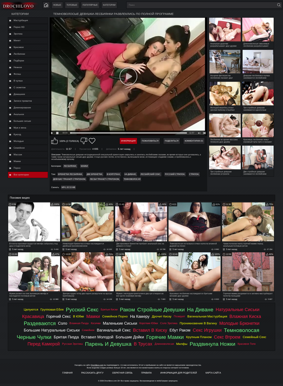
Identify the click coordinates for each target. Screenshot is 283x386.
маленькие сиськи (120, 323)
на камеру (140, 316)
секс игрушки (207, 330)
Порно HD (19, 27)
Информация (128, 141)
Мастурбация (21, 20)
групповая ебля (52, 309)
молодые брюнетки (239, 323)
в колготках (113, 174)
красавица (33, 316)
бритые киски (109, 309)
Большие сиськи (22, 121)
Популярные (90, 5)
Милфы (181, 344)
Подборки (19, 60)
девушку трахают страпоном (69, 179)
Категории (109, 5)
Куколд (17, 134)
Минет (17, 40)
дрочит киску (161, 316)
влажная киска (245, 316)
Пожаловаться (150, 141)
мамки (93, 316)
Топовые (71, 5)
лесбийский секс (150, 174)
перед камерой (44, 343)
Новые (57, 5)
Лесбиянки (19, 54)
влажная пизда (79, 323)
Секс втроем (227, 337)
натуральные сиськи (237, 309)
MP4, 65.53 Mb (68, 187)
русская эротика (72, 343)
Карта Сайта (213, 372)
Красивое (19, 47)
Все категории (21, 174)
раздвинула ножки (212, 344)
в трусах (143, 343)
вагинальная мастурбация (207, 316)
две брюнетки (94, 174)
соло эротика (168, 323)
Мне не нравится (84, 141)
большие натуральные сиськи (52, 330)
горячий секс (58, 316)
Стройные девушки (161, 309)
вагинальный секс (114, 330)
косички (96, 323)
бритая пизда (66, 337)
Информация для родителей (178, 372)
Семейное (19, 147)
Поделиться (172, 141)
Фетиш (17, 74)
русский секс (82, 309)
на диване (130, 174)
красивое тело (247, 343)
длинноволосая (164, 343)
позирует (179, 316)
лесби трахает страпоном (104, 179)
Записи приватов (23, 100)
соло (62, 323)
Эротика (18, 33)
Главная (67, 372)
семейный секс (254, 337)
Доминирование (22, 107)
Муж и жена (20, 127)
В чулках (18, 80)
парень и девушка (108, 344)
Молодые (19, 141)
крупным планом (199, 337)
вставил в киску (150, 330)
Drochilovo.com (97, 365)
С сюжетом (20, 87)
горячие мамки (165, 337)
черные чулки (34, 337)
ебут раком (180, 330)
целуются (31, 309)
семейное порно (115, 316)
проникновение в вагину (198, 323)
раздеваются (40, 323)
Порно (17, 168)
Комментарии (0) (194, 141)
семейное (88, 330)
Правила (146, 372)
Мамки (17, 161)
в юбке (78, 316)
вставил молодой (97, 337)
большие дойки (130, 337)
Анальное (19, 114)
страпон (194, 174)
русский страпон (175, 174)
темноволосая (132, 179)
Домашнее (19, 94)
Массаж (18, 154)
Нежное (18, 67)
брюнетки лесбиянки (70, 174)
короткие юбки (148, 323)
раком (127, 309)
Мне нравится (54, 141)
